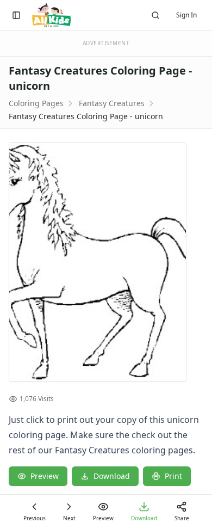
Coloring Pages (36, 103)
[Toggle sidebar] (16, 15)
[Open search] (155, 15)
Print (173, 476)
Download (111, 476)
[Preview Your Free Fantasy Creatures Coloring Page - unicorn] (106, 262)
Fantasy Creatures (112, 103)
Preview (44, 476)
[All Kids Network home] (51, 15)
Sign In (186, 15)
